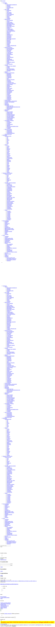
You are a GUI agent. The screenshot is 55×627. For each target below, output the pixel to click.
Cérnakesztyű (9, 359)
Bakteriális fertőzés (10, 306)
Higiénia (6, 526)
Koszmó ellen (9, 296)
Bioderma (8, 431)
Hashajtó (8, 338)
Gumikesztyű (7, 524)
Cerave (8, 433)
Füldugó (6, 354)
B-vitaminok (9, 495)
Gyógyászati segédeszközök (9, 355)
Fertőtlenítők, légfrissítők (9, 522)
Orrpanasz (8, 289)
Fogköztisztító (7, 506)
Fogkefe (6, 505)
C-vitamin (8, 496)
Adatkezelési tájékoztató (4, 605)
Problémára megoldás (8, 514)
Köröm (8, 423)
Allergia (6, 286)
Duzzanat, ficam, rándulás (11, 349)
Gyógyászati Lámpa (10, 365)
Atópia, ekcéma (9, 305)
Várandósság (9, 491)
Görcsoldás (9, 334)
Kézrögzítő (9, 372)
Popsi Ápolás (9, 298)
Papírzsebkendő (9, 533)
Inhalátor (8, 368)
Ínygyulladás (9, 479)
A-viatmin (8, 494)
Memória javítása (10, 390)
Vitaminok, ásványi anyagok (7, 456)
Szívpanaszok (9, 488)
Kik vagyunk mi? (3, 596)
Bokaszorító (9, 358)
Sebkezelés (9, 324)
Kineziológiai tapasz (10, 373)
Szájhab (6, 515)
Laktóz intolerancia (10, 340)
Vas (7, 464)
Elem (8, 361)
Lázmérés (8, 406)
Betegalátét (9, 356)
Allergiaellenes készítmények (12, 287)
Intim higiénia (9, 528)
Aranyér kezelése (10, 394)
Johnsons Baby (9, 440)
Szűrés (1, 566)
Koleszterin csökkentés (11, 397)
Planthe (8, 449)
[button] (1, 559)
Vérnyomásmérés (10, 401)
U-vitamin (8, 502)
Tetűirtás (8, 327)
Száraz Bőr (9, 325)
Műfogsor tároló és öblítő (9, 511)
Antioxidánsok (9, 467)
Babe (8, 430)
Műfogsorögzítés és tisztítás (9, 512)
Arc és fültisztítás (10, 527)
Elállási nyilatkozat (3, 607)
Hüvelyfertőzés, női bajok (11, 542)
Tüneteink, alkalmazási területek (10, 465)
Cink (8, 458)
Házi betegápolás (8, 525)
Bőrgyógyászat (7, 302)
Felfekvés (8, 311)
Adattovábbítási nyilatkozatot (5, 603)
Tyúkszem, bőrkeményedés (11, 328)
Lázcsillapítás (9, 405)
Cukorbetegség (9, 471)
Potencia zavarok (10, 485)
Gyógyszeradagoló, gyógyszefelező (11, 384)
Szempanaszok (9, 487)
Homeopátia (7, 387)
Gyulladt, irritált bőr (10, 313)
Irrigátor (8, 370)
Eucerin (8, 437)
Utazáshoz (6, 517)
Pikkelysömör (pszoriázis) (11, 321)
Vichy (8, 454)
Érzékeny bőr (9, 310)
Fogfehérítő (7, 504)
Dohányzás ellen (10, 395)
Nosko (8, 446)
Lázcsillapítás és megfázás (9, 403)
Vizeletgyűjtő (9, 382)
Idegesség (8, 477)
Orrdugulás (9, 410)
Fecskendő (9, 363)
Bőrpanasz (8, 288)
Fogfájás (8, 351)
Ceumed (8, 434)
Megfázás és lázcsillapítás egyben (12, 409)
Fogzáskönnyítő (7, 510)
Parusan (8, 448)
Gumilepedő (9, 364)
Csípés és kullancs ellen (9, 521)
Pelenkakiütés (9, 319)
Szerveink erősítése (10, 399)
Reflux (8, 344)
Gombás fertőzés (10, 312)
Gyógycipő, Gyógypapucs (11, 366)
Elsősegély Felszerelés (10, 362)
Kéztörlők (8, 530)
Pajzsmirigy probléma (10, 484)
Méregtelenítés (9, 482)
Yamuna (8, 455)
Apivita (8, 429)
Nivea (8, 445)
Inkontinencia (9, 369)
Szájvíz (6, 516)
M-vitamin (8, 500)
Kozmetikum (5, 418)
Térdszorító (9, 381)
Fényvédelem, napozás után (11, 541)
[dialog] (27, 620)
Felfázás (8, 474)
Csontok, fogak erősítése (11, 469)
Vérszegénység (9, 492)
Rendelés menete (3, 604)
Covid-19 (6, 520)
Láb (7, 424)
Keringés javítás (9, 396)
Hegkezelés (9, 315)
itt (38, 624)
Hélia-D (8, 439)
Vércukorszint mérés (8, 417)
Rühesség (8, 323)
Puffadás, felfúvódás (10, 343)
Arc (7, 420)
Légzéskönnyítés (10, 407)
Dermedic (8, 436)
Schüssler (8, 451)
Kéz (7, 422)
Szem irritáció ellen (10, 290)
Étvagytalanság (9, 472)
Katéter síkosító (9, 371)
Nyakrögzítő (9, 378)
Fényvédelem (9, 295)
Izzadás (8, 529)
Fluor (8, 459)
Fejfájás (8, 350)
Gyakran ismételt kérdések (4, 597)
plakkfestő (6, 513)
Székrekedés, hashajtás (11, 345)
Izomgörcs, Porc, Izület (11, 480)
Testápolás (8, 301)
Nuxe (8, 447)
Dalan (8, 435)
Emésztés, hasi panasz (8, 330)
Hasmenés (8, 339)
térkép (1, 598)
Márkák (6, 427)
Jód (7, 460)
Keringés (6, 393)
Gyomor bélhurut (10, 335)
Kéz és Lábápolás (8, 536)
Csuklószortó (9, 360)
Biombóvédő (9, 357)
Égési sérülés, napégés (10, 309)
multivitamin (9, 501)
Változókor (9, 490)
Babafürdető (9, 293)
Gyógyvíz (6, 386)
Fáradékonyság (9, 473)
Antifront (8, 466)
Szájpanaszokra (9, 415)
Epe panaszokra (9, 332)
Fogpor (6, 508)
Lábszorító (8, 376)
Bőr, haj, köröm (9, 468)
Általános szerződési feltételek (5, 602)
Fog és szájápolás (5, 503)
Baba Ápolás (7, 292)
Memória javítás (9, 481)
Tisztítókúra (7, 538)
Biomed (8, 432)
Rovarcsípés (9, 322)
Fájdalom (6, 348)
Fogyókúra (9, 475)
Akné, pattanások (10, 303)
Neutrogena (9, 444)
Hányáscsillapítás (10, 337)
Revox (8, 450)
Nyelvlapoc (9, 379)
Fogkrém (6, 507)
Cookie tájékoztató (3, 606)
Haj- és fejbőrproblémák (11, 314)
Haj (7, 421)
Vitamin (6, 493)
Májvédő (8, 341)
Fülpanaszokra (9, 413)
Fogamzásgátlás (7, 523)
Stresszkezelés (9, 391)
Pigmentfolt (9, 320)
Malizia (8, 442)
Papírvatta (8, 532)
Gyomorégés (9, 336)
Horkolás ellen (9, 476)
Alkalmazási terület (8, 419)
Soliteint (8, 452)
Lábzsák (8, 377)
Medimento (9, 443)
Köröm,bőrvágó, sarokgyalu (11, 531)
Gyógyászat (5, 285)
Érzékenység (9, 333)
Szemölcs (8, 326)
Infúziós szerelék (10, 367)
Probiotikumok (9, 342)
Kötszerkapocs (9, 375)
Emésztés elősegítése (10, 331)
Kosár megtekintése (3, 623)
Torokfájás (8, 411)
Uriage (8, 453)
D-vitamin (8, 497)
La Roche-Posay (10, 441)
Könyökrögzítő (9, 374)
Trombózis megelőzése (11, 400)
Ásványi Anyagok (8, 457)
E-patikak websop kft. (8, 613)
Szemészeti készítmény (11, 416)
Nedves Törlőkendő (10, 297)
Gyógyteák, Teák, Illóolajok (9, 385)
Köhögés (8, 404)
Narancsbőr (9, 318)
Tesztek (8, 291)
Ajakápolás (7, 519)
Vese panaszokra (10, 347)
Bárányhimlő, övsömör (11, 307)
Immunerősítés (9, 478)
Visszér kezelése (9, 402)
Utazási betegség (10, 489)
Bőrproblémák (9, 308)
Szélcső (8, 299)
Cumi (8, 294)
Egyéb (4, 518)
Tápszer (8, 300)
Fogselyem (6, 509)
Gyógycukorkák (7, 383)
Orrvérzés (8, 483)
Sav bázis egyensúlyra (10, 398)
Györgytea (8, 438)
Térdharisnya (9, 380)
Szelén (8, 463)
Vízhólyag (8, 329)
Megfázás (8, 408)
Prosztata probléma (10, 486)
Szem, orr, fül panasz (8, 412)
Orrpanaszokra (9, 414)
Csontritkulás (9, 470)
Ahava (8, 428)
